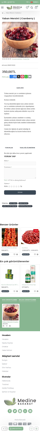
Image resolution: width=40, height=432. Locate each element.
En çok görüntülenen (27, 300)
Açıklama (20, 88)
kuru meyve (13, 203)
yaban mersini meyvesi (10, 206)
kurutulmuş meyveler (25, 206)
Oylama (6, 183)
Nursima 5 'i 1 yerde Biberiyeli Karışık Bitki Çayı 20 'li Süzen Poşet (14, 285)
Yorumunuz (7, 167)
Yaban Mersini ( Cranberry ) (11, 322)
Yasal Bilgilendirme (27, 147)
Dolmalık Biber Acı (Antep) (9, 248)
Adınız (6, 161)
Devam (20, 192)
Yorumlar (9, 147)
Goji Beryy (25, 248)
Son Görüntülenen (9, 300)
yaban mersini (23, 203)
